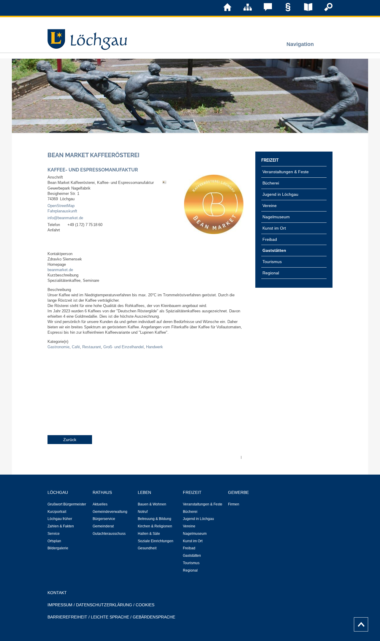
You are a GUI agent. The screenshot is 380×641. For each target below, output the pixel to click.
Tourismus (272, 261)
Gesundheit (147, 548)
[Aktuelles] (304, 10)
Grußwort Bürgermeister (67, 504)
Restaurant (91, 347)
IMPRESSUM (60, 604)
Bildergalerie (58, 548)
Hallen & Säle (149, 534)
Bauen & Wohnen (152, 504)
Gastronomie (58, 347)
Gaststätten (274, 250)
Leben (144, 492)
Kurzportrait (57, 512)
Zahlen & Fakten (61, 526)
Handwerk (154, 347)
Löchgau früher (60, 519)
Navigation (300, 44)
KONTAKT (57, 592)
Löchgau (58, 492)
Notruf (143, 512)
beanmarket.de (60, 270)
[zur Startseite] (223, 10)
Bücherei (270, 183)
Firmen (233, 504)
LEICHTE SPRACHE (110, 617)
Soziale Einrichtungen (155, 541)
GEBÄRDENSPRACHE (154, 617)
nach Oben (359, 623)
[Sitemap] (243, 10)
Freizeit (270, 160)
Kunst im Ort (274, 228)
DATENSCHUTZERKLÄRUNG (104, 604)
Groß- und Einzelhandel (123, 347)
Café (76, 347)
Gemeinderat (103, 526)
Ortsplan (54, 541)
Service (54, 534)
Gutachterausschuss (109, 534)
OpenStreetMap (61, 206)
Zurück (69, 439)
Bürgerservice (104, 519)
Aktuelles (100, 504)
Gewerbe (238, 492)
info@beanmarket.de (65, 218)
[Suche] (324, 10)
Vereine (269, 205)
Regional (270, 273)
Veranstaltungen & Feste (285, 171)
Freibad (269, 239)
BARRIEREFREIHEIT (67, 617)
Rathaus (102, 492)
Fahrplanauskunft (62, 211)
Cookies (145, 604)
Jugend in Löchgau (280, 194)
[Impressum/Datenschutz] (284, 10)
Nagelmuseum (276, 216)
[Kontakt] (263, 10)
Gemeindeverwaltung (110, 512)
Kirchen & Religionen (155, 526)
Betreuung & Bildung (154, 519)
